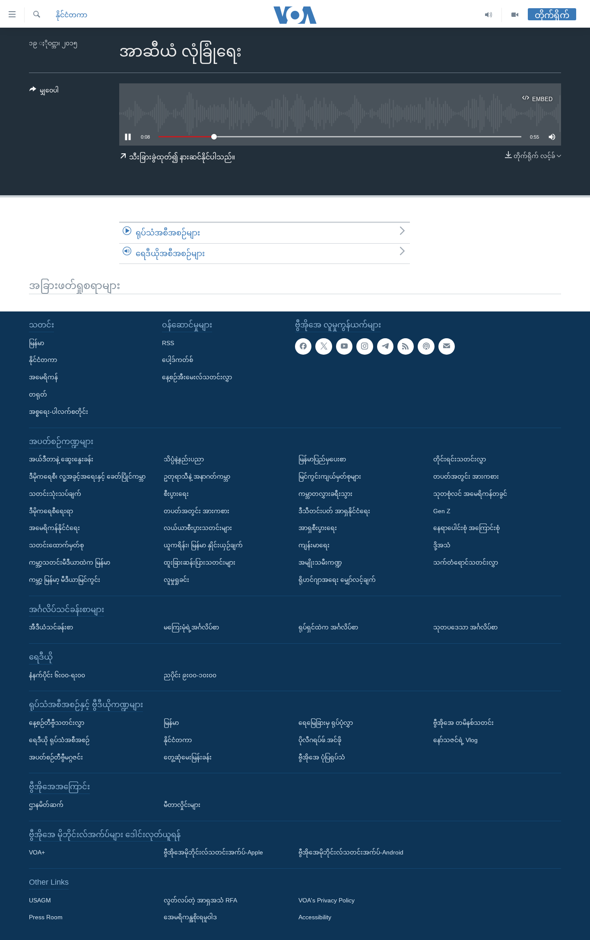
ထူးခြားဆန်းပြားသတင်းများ (199, 562)
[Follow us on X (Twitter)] (323, 346)
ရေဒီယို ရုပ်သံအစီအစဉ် (59, 740)
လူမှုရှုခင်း (176, 579)
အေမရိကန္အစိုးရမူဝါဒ (190, 917)
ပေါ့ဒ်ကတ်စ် (177, 359)
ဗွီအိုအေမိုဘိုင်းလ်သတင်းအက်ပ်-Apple (213, 852)
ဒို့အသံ (441, 545)
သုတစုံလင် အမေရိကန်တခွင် (470, 493)
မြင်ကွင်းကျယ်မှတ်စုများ (329, 476)
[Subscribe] (446, 346)
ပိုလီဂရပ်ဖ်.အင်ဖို (319, 740)
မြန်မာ (36, 343)
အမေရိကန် (43, 377)
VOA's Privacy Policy (326, 900)
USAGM (40, 900)
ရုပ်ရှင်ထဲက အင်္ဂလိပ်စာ (328, 627)
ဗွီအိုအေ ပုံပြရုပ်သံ (321, 757)
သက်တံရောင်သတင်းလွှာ (465, 562)
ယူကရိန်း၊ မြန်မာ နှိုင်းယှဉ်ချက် (203, 545)
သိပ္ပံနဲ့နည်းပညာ (184, 459)
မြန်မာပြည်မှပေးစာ (322, 459)
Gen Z (441, 511)
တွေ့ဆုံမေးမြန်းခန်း (188, 757)
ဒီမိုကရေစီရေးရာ (51, 511)
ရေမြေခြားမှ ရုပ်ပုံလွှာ (325, 722)
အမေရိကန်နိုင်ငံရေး (54, 527)
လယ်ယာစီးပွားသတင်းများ (198, 527)
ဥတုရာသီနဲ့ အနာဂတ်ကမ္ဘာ (197, 476)
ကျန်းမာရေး (314, 545)
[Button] (44, 92)
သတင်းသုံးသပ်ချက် (55, 493)
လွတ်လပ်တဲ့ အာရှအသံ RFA (200, 900)
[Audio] (489, 15)
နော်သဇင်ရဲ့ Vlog (455, 740)
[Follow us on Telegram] (385, 346)
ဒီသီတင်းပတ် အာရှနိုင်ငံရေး (334, 511)
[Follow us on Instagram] (364, 346)
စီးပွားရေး (176, 493)
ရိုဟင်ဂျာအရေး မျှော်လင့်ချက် (337, 579)
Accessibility (314, 917)
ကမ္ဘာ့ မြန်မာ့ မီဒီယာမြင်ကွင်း (64, 579)
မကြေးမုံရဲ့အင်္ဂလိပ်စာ (191, 627)
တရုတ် (38, 394)
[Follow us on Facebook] (303, 346)
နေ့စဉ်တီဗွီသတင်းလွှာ (56, 722)
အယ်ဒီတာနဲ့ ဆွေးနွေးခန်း (61, 459)
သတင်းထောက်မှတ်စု (56, 545)
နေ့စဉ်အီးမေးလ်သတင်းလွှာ (197, 377)
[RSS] (405, 346)
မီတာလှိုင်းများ (182, 804)
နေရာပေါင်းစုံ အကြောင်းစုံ (466, 527)
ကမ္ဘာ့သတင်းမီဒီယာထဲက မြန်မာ (69, 562)
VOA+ (37, 852)
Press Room (46, 917)
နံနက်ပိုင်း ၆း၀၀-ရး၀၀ (57, 675)
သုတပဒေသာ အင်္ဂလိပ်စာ (465, 627)
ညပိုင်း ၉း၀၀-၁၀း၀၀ (190, 675)
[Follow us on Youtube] (344, 346)
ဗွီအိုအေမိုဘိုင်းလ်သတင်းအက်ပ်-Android (350, 852)
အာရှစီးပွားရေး (317, 527)
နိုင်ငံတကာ (71, 15)
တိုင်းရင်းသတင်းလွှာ (459, 459)
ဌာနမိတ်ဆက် (46, 804)
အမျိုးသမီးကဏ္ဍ (320, 562)
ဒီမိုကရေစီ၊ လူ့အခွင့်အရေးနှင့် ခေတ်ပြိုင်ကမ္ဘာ (87, 476)
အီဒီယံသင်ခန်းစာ (51, 627)
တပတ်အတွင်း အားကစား (196, 511)
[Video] (515, 15)
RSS (168, 343)
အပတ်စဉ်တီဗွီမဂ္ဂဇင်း (56, 757)
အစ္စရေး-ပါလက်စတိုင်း (58, 411)
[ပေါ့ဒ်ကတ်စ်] (426, 346)
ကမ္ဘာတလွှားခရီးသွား (325, 493)
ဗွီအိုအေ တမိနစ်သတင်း (463, 722)
